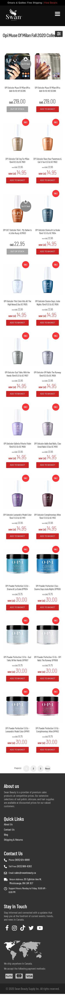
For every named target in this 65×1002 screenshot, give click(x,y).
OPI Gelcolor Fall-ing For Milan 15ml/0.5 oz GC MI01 (17, 160)
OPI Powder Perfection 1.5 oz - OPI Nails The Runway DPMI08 (47, 659)
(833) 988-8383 (24, 866)
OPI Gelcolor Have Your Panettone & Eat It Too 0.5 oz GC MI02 (47, 160)
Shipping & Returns (13, 839)
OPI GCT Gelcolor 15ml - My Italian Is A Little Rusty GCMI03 (17, 232)
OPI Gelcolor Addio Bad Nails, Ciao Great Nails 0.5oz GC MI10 (47, 445)
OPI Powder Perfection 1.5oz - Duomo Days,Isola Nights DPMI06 (47, 587)
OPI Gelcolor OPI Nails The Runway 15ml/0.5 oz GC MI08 (47, 374)
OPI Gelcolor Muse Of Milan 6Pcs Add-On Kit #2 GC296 (47, 89)
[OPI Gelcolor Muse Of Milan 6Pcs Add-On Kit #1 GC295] (17, 66)
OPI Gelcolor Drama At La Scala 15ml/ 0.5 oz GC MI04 (47, 232)
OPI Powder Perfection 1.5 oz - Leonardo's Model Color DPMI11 (17, 730)
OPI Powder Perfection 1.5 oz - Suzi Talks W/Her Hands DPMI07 (17, 659)
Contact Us (9, 829)
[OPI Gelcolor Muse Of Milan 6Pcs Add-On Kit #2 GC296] (47, 66)
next (47, 768)
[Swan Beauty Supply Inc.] (13, 16)
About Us (8, 824)
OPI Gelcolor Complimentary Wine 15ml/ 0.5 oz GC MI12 (47, 516)
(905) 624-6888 (22, 859)
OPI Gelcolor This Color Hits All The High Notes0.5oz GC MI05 (17, 303)
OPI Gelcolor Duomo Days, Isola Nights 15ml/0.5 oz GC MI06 (47, 303)
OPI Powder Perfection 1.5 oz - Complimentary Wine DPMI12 (47, 730)
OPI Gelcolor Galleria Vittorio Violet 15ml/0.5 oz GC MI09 (17, 445)
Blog (6, 834)
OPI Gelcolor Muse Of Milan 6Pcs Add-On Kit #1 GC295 (17, 89)
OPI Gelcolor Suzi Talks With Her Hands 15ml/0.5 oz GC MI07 (17, 374)
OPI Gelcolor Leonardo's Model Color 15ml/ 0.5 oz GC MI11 (17, 516)
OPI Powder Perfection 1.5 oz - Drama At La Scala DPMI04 (17, 587)
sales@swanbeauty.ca (25, 872)
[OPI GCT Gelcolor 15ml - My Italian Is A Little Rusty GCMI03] (17, 208)
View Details (50, 3)
